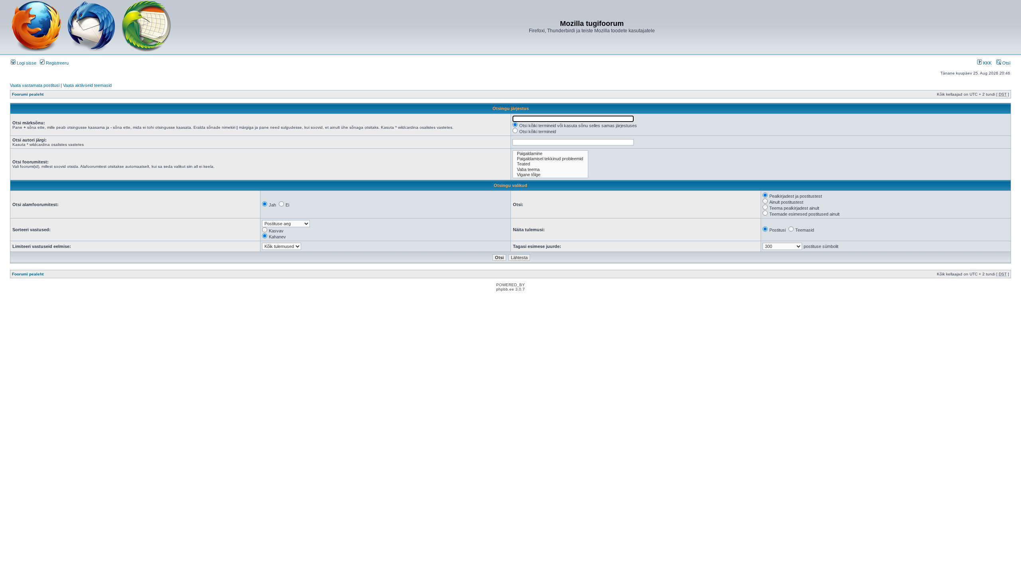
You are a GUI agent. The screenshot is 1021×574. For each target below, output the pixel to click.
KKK (986, 63)
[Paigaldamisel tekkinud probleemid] (550, 158)
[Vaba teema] (550, 169)
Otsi (1005, 63)
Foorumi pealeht (27, 94)
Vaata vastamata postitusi (34, 85)
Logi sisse (26, 63)
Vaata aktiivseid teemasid (87, 85)
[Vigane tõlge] (550, 174)
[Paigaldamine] (550, 153)
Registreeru (57, 63)
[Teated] (550, 164)
